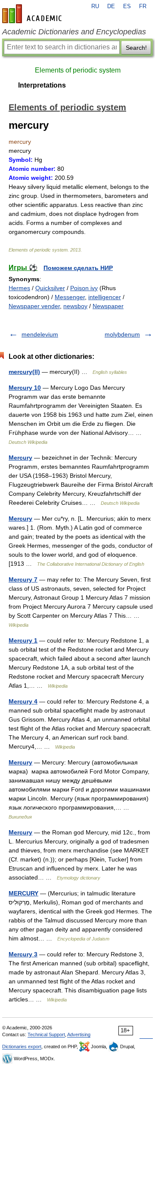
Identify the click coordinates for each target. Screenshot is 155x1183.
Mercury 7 (23, 579)
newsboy (75, 306)
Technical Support (46, 1034)
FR (142, 6)
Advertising (78, 1034)
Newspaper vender (34, 306)
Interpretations (42, 85)
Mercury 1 (23, 640)
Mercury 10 (25, 387)
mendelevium (40, 334)
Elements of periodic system (78, 70)
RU (95, 6)
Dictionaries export (21, 1046)
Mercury (20, 457)
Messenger (70, 297)
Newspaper (108, 306)
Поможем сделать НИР (78, 267)
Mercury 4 (23, 701)
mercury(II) (24, 371)
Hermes (19, 288)
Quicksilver (50, 288)
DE (111, 6)
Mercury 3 (23, 954)
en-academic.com (33, 13)
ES (127, 6)
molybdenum (122, 334)
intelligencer (104, 297)
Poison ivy (84, 288)
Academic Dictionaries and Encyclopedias (74, 31)
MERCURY (23, 893)
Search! (136, 47)
